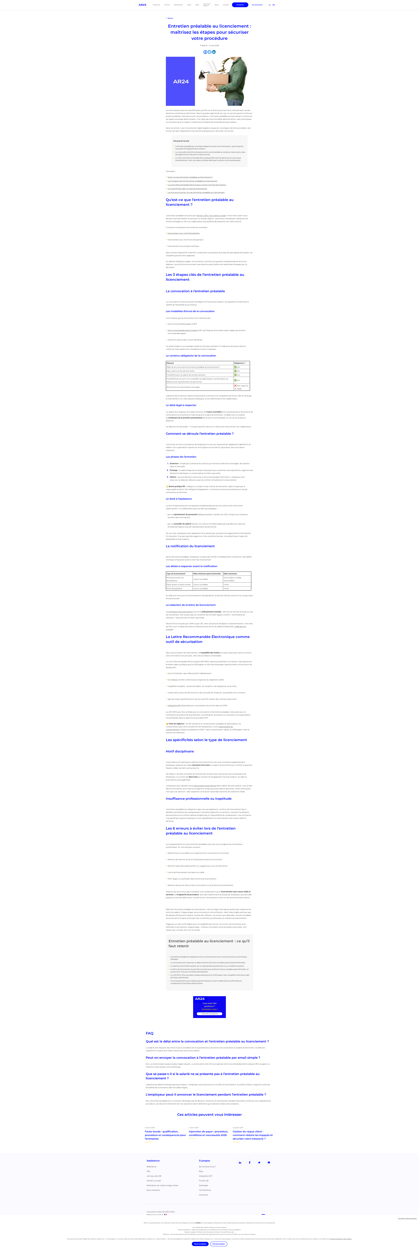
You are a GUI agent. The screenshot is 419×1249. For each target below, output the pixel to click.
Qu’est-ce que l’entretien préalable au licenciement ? (190, 177)
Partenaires (178, 5)
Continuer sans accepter (407, 1218)
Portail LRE (204, 1180)
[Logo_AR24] (142, 5)
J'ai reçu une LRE (154, 1176)
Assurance (203, 1194)
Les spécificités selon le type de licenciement (187, 188)
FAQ (148, 1171)
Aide (197, 5)
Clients (167, 5)
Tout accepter (200, 1244)
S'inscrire (240, 5)
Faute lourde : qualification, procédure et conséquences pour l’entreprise (165, 1135)
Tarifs (189, 5)
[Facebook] (205, 52)
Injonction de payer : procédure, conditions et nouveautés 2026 (208, 1133)
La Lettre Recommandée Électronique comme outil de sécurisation (197, 185)
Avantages (203, 1185)
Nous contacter (153, 1190)
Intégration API (205, 1176)
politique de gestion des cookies (340, 1239)
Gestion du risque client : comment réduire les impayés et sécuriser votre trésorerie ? (253, 1135)
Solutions (156, 5)
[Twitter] (209, 52)
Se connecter (257, 5)
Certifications (205, 1190)
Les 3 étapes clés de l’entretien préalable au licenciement (192, 181)
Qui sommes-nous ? (207, 1166)
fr (274, 5)
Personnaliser (219, 1244)
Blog (216, 5)
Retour (170, 18)
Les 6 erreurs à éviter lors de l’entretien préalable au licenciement (196, 192)
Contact (226, 5)
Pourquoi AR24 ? (206, 5)
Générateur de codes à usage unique (162, 1185)
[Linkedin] (214, 52)
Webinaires (151, 1166)
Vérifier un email (154, 1180)
